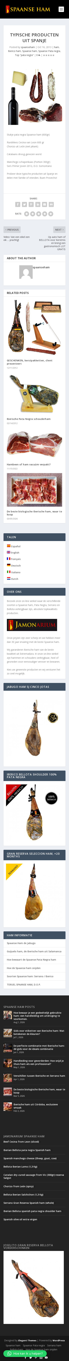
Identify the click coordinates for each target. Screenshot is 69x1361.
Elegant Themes (27, 1340)
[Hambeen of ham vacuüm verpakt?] (34, 444)
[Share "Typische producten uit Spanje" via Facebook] (17, 204)
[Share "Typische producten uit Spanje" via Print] (51, 204)
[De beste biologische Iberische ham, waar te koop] (34, 489)
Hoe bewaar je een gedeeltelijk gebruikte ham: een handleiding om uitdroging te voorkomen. (37, 1015)
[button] (25, 1353)
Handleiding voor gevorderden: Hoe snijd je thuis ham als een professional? (39, 1062)
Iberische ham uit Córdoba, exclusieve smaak (36, 1106)
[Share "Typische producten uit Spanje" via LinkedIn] (37, 204)
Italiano (15, 572)
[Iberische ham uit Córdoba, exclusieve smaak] (8, 1106)
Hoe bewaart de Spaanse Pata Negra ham (31, 959)
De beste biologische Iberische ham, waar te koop (34, 513)
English (14, 552)
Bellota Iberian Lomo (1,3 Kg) (20, 1166)
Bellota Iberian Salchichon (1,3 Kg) (23, 1194)
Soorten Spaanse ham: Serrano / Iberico (30, 976)
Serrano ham (54, 1345)
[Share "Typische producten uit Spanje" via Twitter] (24, 204)
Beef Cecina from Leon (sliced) (21, 1141)
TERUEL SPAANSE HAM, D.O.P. (24, 984)
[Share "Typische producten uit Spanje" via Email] (44, 204)
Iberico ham (14, 51)
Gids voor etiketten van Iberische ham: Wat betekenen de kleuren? (39, 1032)
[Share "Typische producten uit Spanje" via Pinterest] (31, 204)
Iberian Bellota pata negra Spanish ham (27, 1150)
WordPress (59, 1340)
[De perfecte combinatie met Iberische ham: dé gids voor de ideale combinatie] (8, 1048)
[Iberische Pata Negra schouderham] (34, 393)
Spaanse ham (29, 51)
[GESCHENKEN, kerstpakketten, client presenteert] (34, 328)
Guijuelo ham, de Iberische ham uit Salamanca (34, 951)
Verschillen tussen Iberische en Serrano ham (39, 1075)
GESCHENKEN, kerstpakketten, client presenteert (30, 362)
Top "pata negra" (24, 55)
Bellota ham (16, 1349)
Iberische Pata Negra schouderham (29, 419)
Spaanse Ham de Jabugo (21, 943)
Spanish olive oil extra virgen (20, 1219)
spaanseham (28, 47)
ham (56, 47)
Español (15, 546)
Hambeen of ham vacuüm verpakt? (29, 464)
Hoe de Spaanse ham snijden (24, 968)
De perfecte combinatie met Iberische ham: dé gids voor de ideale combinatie (39, 1047)
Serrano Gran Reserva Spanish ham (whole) (29, 1202)
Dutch (14, 578)
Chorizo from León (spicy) (18, 1186)
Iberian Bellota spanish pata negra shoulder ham (32, 1211)
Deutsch (16, 565)
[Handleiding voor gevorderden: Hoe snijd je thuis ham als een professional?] (8, 1063)
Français (15, 559)
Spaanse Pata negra (49, 51)
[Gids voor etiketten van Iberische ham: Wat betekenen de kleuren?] (8, 1033)
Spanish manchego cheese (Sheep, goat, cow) (30, 1158)
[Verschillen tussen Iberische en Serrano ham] (8, 1078)
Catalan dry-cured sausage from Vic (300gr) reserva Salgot (34, 1176)
